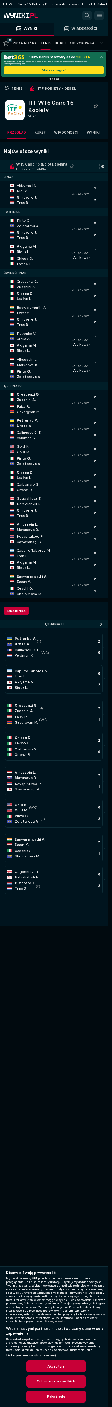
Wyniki (93, 132)
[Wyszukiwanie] (87, 15)
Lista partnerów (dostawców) (31, 1355)
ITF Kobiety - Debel (57, 88)
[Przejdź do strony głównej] (30, 15)
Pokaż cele (56, 1396)
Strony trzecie (55, 1321)
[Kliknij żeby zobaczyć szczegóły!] (54, 194)
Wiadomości (66, 132)
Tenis (16, 88)
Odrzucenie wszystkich (56, 1381)
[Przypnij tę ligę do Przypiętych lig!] (95, 106)
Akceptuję (56, 1366)
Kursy (40, 132)
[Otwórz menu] (99, 15)
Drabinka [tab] (16, 611)
